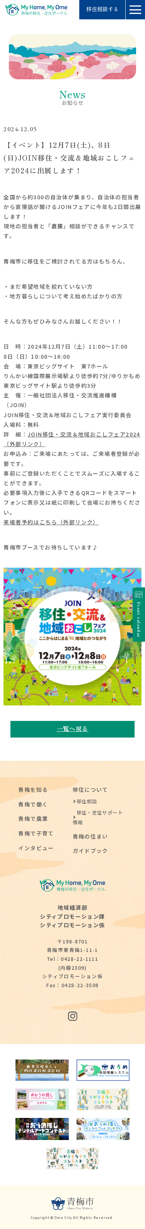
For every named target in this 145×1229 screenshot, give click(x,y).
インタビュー (36, 848)
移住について (90, 789)
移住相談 (87, 801)
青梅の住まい (90, 836)
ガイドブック (90, 850)
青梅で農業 (33, 818)
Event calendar (139, 620)
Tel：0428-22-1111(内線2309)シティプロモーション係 (72, 967)
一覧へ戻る (73, 728)
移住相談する (102, 9)
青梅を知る (33, 789)
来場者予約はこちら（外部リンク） (51, 522)
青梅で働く (33, 804)
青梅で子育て (36, 833)
